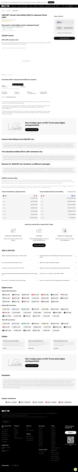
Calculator (8, 10)
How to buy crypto (55, 454)
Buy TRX (40, 439)
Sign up (70, 6)
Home (3, 10)
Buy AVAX (41, 443)
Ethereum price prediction (54, 450)
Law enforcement (5, 435)
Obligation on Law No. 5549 (6, 448)
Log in (66, 6)
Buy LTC (40, 445)
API (27, 428)
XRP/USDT (53, 439)
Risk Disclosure (5, 433)
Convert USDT (41, 451)
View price (31, 348)
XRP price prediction (55, 452)
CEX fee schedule (29, 430)
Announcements (29, 440)
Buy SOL (40, 436)
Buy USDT (41, 428)
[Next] (75, 402)
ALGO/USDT (53, 441)
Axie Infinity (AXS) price (11, 96)
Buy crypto (16, 432)
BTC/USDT (53, 430)
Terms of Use (41, 385)
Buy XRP (40, 438)
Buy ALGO (41, 441)
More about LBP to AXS (72, 191)
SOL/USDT (53, 436)
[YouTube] (17, 465)
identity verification (38, 238)
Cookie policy (4, 437)
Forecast (56, 348)
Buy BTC (40, 430)
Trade (19, 6)
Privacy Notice (4, 431)
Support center (29, 436)
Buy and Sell (48, 6)
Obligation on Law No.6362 (5, 451)
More (57, 6)
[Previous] (3, 402)
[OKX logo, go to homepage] (5, 6)
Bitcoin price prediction (56, 447)
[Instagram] (15, 465)
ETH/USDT (53, 432)
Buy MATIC (41, 434)
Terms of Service (16, 387)
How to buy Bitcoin (55, 456)
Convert (53, 6)
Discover (14, 6)
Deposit (35, 6)
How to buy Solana (55, 460)
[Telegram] (13, 465)
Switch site (51, 2)
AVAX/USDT (53, 443)
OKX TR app (4, 441)
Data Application (5, 439)
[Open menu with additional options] (76, 6)
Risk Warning (49, 385)
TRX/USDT (53, 438)
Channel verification (30, 438)
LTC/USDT (53, 445)
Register (70, 432)
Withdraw (41, 6)
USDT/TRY (53, 428)
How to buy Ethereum (55, 458)
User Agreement (5, 429)
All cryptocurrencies (18, 438)
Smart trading (24, 6)
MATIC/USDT (53, 434)
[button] (63, 6)
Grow (30, 6)
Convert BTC (41, 453)
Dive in (4, 348)
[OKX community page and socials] (19, 465)
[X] (11, 465)
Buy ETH (40, 432)
